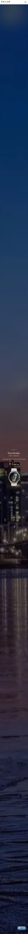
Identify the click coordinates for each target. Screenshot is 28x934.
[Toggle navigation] (25, 2)
